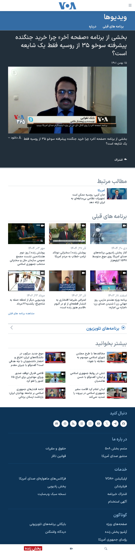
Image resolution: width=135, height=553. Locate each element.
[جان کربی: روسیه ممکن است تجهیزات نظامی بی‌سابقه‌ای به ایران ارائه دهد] (117, 193)
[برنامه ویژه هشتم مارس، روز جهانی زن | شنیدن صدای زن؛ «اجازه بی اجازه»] (108, 280)
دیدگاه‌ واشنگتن (55, 532)
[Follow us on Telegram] (115, 423)
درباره (92, 26)
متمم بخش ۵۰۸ (116, 448)
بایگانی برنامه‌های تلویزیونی (48, 524)
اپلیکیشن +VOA (116, 478)
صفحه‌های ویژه (116, 524)
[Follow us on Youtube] (98, 423)
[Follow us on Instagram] (90, 423)
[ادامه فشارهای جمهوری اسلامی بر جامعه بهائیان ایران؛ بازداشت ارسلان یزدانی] (55, 393)
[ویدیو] (71, 548)
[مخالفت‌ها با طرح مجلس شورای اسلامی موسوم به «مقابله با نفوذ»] (117, 357)
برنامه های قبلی (113, 26)
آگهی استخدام (117, 501)
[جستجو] (106, 548)
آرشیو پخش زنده (116, 532)
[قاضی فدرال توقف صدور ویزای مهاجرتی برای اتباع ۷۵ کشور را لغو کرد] (55, 377)
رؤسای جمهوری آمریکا (112, 539)
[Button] (120, 160)
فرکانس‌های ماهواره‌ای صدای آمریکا (42, 478)
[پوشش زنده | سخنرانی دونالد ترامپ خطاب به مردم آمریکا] (67, 233)
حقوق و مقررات (56, 448)
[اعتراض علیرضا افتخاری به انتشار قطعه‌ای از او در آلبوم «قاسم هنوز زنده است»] (67, 280)
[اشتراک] (56, 423)
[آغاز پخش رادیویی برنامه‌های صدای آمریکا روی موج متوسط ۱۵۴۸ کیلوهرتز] (108, 233)
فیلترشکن (120, 486)
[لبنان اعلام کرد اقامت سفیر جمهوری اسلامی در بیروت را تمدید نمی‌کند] (117, 393)
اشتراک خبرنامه (117, 494)
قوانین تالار (58, 456)
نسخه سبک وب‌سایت (52, 494)
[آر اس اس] (73, 423)
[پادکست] (65, 423)
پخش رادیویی (56, 486)
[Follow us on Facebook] (123, 423)
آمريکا (101, 190)
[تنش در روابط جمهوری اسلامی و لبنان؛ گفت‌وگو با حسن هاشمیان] (117, 377)
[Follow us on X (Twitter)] (106, 423)
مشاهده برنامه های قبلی (21, 313)
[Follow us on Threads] (81, 423)
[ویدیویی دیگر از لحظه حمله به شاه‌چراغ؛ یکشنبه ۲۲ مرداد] (26, 280)
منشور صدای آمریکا (114, 456)
